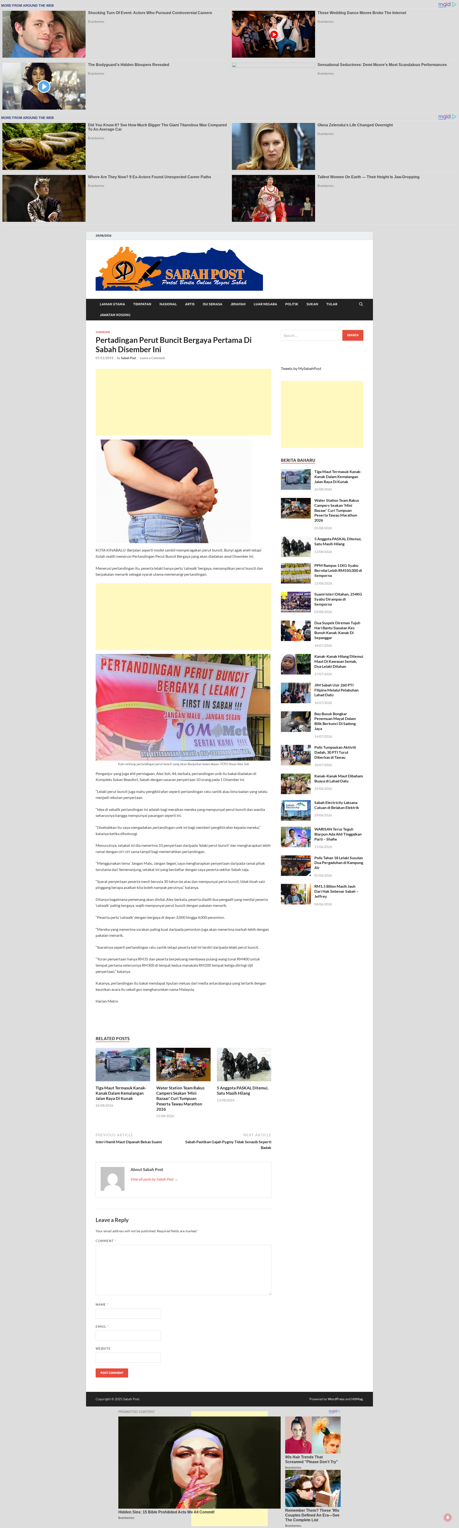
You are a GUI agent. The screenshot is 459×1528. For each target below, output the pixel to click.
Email (102, 1326)
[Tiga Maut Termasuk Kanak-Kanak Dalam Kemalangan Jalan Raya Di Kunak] (123, 1066)
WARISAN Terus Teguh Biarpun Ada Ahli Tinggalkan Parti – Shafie (338, 834)
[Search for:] (322, 335)
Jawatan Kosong (115, 315)
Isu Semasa (212, 304)
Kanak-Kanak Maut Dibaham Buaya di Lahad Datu (338, 778)
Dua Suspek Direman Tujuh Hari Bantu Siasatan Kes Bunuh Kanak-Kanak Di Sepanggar (337, 630)
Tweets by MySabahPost (301, 368)
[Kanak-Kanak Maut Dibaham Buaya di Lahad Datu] (296, 776)
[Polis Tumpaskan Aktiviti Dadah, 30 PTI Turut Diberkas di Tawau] (296, 747)
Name (102, 1304)
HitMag (357, 1399)
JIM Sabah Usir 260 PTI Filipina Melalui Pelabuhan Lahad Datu (336, 690)
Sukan (312, 304)
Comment (106, 1241)
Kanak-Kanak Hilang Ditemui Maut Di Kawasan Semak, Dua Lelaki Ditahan (338, 661)
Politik (291, 304)
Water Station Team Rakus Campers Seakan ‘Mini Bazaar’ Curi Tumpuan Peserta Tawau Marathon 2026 (180, 1098)
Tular (331, 304)
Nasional (168, 304)
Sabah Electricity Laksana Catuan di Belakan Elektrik (336, 805)
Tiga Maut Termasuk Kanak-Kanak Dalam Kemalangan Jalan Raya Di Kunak (121, 1093)
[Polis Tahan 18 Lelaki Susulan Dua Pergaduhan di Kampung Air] (296, 858)
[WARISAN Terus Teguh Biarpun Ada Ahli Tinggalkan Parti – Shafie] (296, 829)
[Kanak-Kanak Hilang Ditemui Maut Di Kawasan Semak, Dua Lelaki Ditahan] (296, 656)
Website (103, 1348)
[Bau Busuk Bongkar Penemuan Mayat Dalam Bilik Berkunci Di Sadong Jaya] (296, 714)
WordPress (336, 1399)
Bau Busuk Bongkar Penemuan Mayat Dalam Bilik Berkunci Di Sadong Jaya (335, 721)
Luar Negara (265, 304)
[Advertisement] (183, 402)
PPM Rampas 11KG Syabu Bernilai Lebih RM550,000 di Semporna (338, 570)
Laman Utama (112, 304)
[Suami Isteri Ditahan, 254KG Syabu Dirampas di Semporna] (296, 594)
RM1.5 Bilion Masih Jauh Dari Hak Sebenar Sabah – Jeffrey (336, 891)
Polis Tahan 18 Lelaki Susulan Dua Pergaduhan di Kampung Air (338, 862)
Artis (190, 304)
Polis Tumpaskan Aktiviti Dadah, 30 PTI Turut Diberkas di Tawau (335, 752)
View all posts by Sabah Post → (154, 1179)
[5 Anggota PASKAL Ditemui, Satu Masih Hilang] (244, 1066)
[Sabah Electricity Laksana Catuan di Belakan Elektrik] (296, 803)
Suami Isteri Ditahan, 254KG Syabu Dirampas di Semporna (338, 599)
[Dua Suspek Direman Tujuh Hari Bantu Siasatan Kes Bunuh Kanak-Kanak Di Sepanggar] (296, 623)
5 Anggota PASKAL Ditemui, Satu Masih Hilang (242, 1090)
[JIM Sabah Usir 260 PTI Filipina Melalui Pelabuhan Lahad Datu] (296, 685)
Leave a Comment (152, 358)
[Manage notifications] (448, 1517)
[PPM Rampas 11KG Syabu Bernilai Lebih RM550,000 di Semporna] (296, 565)
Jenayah (238, 304)
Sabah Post (128, 358)
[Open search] (361, 304)
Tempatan (142, 304)
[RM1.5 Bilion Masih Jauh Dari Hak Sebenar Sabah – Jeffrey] (296, 886)
